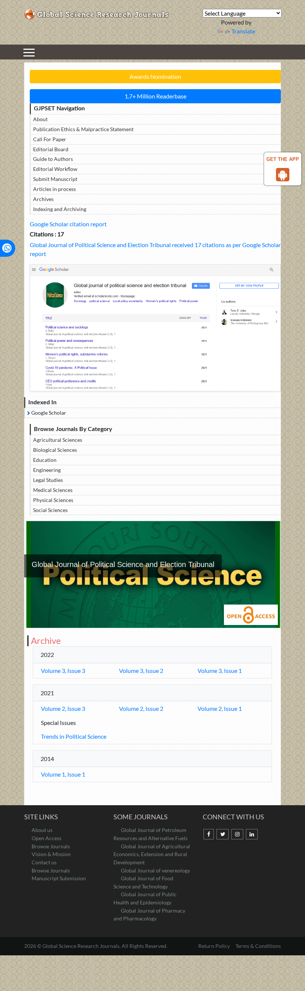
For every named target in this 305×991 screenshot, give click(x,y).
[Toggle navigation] (29, 52)
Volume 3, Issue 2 (141, 670)
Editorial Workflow (55, 169)
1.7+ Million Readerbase (155, 96)
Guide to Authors (53, 159)
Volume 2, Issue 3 (63, 708)
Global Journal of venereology (155, 870)
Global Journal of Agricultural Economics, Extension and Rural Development (151, 854)
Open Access (46, 838)
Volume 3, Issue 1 (220, 670)
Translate (243, 31)
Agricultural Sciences (57, 440)
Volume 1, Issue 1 (63, 774)
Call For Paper (49, 139)
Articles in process (54, 189)
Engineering (47, 470)
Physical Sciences (53, 500)
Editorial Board (50, 149)
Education (45, 460)
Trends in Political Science (73, 736)
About (40, 119)
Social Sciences (50, 510)
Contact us (44, 862)
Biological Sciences (55, 450)
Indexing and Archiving (59, 209)
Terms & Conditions (258, 946)
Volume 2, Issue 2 (141, 708)
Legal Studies (48, 480)
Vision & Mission (51, 854)
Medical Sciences (53, 490)
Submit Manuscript (55, 179)
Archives (43, 199)
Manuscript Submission (59, 878)
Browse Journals (51, 846)
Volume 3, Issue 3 (63, 670)
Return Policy (214, 946)
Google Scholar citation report (68, 223)
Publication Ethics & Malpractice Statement (83, 129)
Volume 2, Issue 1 (220, 708)
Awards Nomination (155, 76)
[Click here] (155, 328)
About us (42, 830)
